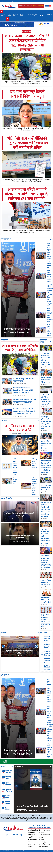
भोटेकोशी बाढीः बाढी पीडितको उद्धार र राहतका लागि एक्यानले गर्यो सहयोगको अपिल (27, 143)
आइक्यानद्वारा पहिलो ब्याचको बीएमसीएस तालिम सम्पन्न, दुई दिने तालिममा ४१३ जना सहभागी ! (27, 194)
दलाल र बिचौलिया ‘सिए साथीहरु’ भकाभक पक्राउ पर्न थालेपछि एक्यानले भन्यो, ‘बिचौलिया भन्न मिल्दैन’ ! (24, 411)
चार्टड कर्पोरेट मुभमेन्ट (6, 498)
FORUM (3, 19)
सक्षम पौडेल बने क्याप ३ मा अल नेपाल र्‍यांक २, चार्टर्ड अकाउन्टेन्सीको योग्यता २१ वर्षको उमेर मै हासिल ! (20, 428)
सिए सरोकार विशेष (6, 239)
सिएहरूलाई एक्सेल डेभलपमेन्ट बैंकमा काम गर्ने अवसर (8, 778)
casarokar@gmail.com (12, 1)
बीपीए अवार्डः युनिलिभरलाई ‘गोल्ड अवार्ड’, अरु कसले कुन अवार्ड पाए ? (18, 330)
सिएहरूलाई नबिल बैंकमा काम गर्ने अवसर (8, 790)
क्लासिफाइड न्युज (34, 15)
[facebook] (1, 1)
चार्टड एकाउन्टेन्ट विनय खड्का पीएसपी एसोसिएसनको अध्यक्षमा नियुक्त (20, 514)
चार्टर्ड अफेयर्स (9, 15)
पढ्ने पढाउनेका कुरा (6, 420)
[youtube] (4, 1)
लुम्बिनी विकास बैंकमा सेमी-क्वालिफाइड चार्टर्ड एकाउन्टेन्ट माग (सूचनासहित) (8, 784)
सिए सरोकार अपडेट (3, 15)
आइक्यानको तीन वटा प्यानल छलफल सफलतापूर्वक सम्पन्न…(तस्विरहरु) (20, 652)
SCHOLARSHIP (49, 14)
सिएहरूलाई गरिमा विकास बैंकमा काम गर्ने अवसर (8, 803)
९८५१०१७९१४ (50, 1)
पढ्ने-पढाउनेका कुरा (15, 15)
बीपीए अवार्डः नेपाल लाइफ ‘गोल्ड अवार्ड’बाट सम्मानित (49, 330)
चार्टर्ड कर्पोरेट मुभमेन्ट (22, 15)
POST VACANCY (42, 15)
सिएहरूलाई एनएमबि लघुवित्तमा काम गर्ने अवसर (8, 796)
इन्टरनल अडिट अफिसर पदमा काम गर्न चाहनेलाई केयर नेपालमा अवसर (24, 401)
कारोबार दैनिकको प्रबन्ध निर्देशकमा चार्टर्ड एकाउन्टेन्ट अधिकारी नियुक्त (20, 536)
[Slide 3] (21, 655)
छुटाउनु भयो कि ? (5, 675)
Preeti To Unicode (42, 1)
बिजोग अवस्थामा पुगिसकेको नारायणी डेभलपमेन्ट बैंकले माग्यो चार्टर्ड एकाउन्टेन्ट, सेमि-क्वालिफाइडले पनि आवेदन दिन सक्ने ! (8, 809)
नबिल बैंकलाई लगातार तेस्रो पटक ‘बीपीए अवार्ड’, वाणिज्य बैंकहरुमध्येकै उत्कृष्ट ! (50, 315)
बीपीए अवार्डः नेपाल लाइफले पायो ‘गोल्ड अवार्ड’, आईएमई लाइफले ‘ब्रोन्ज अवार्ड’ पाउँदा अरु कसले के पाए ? (49, 255)
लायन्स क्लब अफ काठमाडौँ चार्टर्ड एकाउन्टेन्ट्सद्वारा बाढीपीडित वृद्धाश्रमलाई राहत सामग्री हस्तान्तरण (27, 43)
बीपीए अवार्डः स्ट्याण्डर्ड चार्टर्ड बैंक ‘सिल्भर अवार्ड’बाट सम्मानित (49, 276)
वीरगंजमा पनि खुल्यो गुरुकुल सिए (15, 480)
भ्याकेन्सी (29, 14)
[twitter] (3, 1)
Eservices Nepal (50, 851)
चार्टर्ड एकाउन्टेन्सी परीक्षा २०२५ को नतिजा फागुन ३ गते (34, 462)
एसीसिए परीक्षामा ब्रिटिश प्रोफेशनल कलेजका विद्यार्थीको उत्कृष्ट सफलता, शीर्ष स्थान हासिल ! (15, 466)
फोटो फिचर (4, 632)
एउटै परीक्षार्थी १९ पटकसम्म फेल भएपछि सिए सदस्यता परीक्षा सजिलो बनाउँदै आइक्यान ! (34, 486)
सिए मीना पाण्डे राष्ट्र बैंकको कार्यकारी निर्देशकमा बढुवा (27, 94)
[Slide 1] (18, 655)
